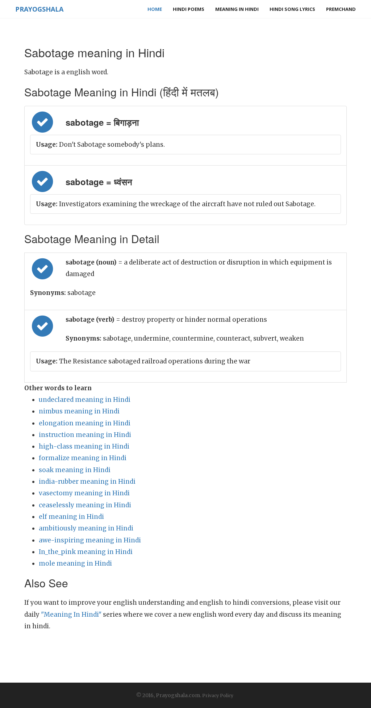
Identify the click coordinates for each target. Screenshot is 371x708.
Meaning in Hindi (237, 9)
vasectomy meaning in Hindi (84, 493)
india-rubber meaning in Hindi (87, 482)
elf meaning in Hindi (71, 517)
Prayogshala (39, 9)
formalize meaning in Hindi (82, 458)
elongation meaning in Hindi (84, 423)
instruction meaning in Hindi (85, 435)
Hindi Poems (188, 9)
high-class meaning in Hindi (84, 446)
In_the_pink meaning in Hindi (86, 552)
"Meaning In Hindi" (71, 615)
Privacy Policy (217, 695)
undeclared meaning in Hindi (84, 400)
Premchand (341, 9)
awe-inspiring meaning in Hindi (90, 540)
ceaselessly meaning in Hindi (85, 505)
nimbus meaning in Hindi (79, 411)
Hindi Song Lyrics (292, 9)
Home (154, 9)
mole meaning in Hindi (75, 563)
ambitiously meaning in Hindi (86, 528)
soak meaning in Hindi (75, 470)
